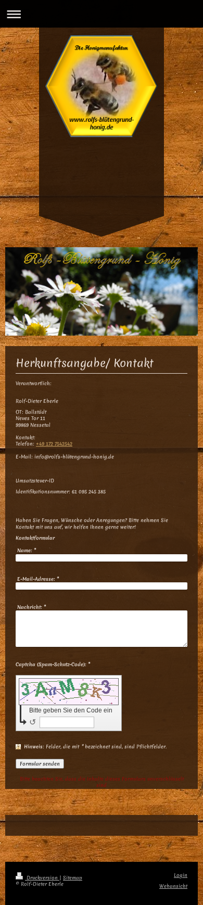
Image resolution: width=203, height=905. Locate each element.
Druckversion (42, 877)
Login (180, 875)
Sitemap (72, 877)
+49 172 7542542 (54, 443)
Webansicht (173, 886)
